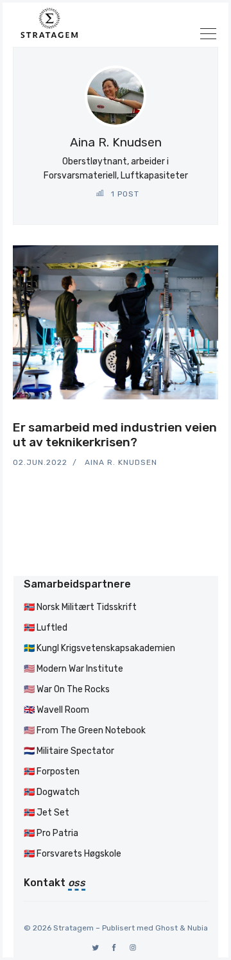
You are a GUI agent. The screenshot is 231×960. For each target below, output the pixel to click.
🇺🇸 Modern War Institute (73, 668)
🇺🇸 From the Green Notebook (85, 730)
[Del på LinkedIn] (200, 418)
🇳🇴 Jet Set (46, 812)
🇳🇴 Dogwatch (52, 792)
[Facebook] (115, 947)
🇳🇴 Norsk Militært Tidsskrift (80, 607)
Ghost (166, 927)
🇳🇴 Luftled (45, 627)
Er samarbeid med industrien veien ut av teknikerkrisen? (115, 434)
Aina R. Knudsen (121, 462)
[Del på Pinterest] (214, 418)
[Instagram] (133, 947)
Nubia (197, 927)
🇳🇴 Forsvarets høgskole (72, 853)
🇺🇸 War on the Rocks (67, 689)
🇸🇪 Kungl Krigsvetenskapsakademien (99, 648)
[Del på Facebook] (185, 418)
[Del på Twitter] (169, 418)
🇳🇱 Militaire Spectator (69, 751)
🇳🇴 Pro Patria (51, 833)
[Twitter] (96, 947)
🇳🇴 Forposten (52, 771)
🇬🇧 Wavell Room (56, 709)
